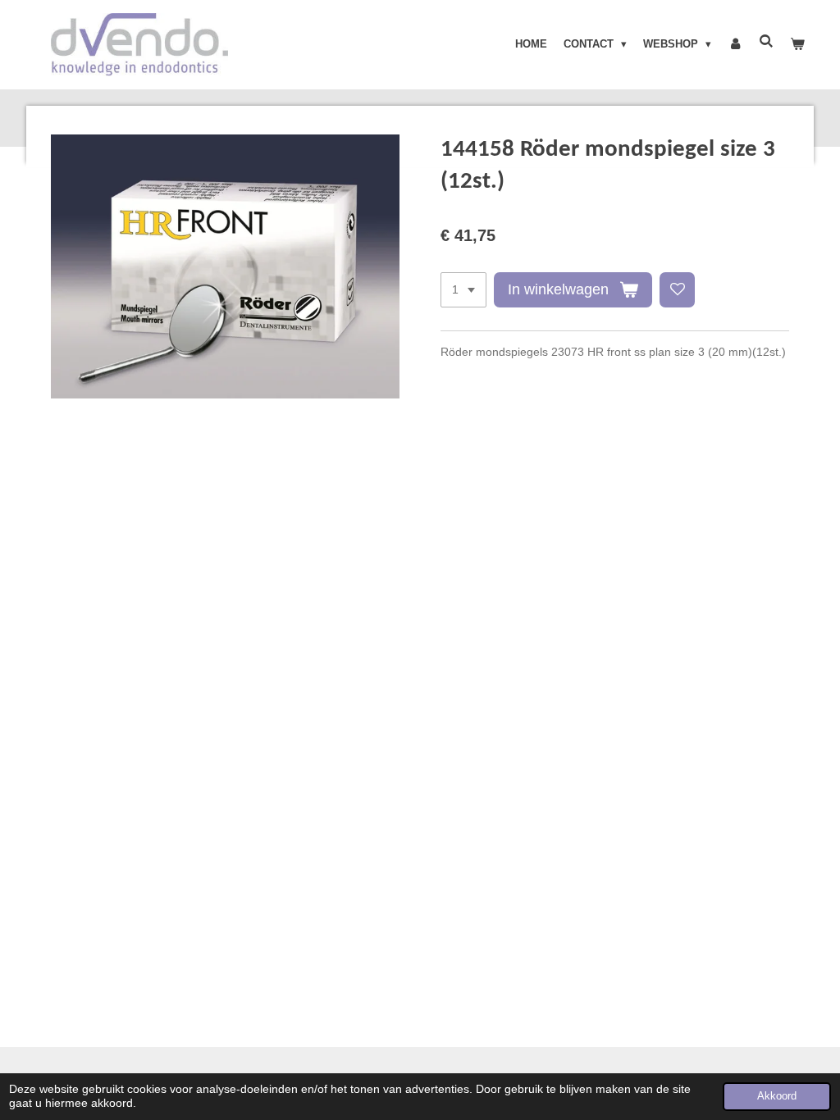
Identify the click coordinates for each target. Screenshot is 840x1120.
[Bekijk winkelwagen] (798, 44)
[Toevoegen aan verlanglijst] (678, 290)
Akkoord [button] (777, 1096)
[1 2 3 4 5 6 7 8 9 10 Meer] (463, 290)
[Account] (735, 44)
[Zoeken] (767, 41)
